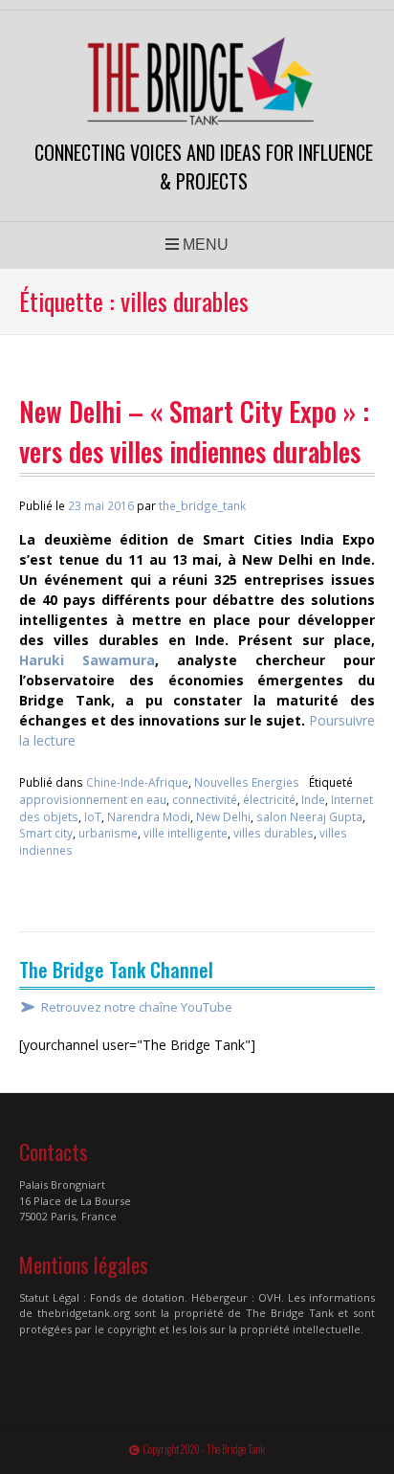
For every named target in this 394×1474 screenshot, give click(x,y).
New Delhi (223, 816)
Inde (313, 799)
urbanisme (108, 832)
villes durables (273, 832)
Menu (204, 244)
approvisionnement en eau (92, 799)
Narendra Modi (148, 816)
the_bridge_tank (202, 505)
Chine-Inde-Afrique (137, 782)
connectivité (204, 799)
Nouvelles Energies (246, 782)
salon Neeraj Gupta (309, 816)
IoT (92, 816)
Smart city (46, 832)
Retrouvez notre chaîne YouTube (136, 1007)
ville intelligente (185, 832)
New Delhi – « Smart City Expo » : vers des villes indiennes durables (194, 431)
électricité (269, 799)
